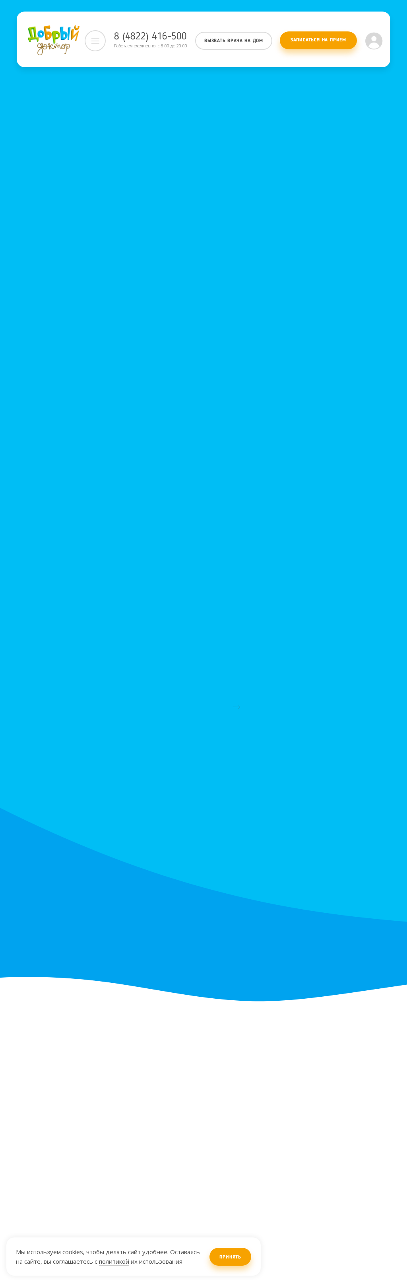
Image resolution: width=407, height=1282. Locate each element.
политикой (114, 1261)
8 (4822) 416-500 (150, 37)
